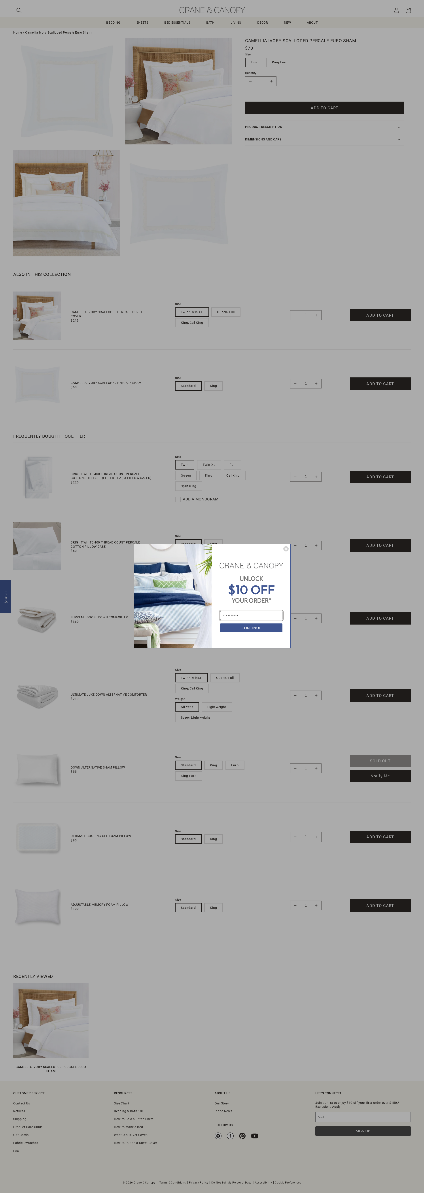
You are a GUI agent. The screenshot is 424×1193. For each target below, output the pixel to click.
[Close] (286, 548)
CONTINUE (251, 628)
